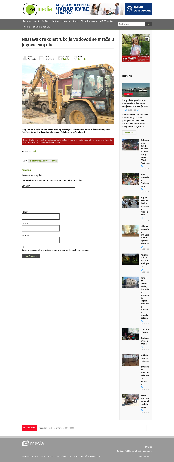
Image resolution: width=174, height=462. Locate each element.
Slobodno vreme (89, 21)
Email (25, 224)
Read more (129, 132)
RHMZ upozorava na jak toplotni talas (145, 401)
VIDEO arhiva (106, 21)
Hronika (66, 21)
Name (25, 212)
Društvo (45, 21)
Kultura (55, 21)
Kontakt (120, 451)
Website (25, 235)
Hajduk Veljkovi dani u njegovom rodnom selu (145, 206)
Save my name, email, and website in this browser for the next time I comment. (56, 250)
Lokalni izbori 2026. (42, 26)
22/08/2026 (131, 110)
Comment (26, 186)
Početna (27, 21)
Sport (75, 21)
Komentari (26, 170)
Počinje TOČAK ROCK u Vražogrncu (145, 261)
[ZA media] (37, 14)
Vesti (36, 21)
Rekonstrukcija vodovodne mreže (43, 161)
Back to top (145, 456)
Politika (26, 26)
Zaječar (66, 59)
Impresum (147, 451)
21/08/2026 (145, 349)
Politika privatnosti (133, 451)
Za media (82, 59)
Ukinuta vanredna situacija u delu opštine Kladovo (145, 235)
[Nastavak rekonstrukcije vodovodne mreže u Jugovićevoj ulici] (68, 93)
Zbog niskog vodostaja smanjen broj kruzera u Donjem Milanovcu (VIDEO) (135, 103)
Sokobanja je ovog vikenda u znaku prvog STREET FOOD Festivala (145, 151)
